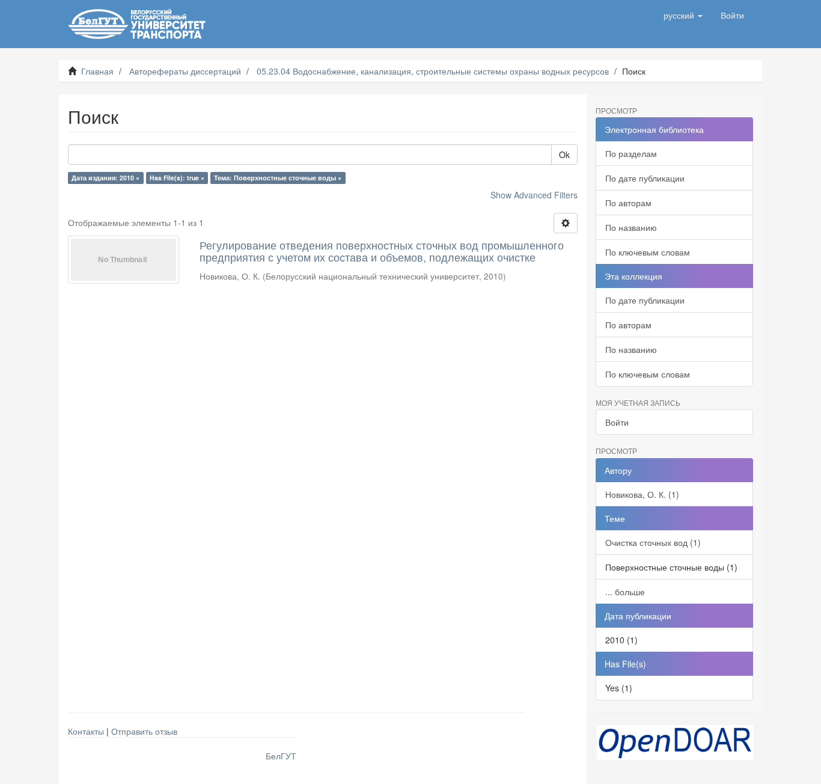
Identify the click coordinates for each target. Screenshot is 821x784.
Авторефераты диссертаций (185, 71)
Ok (564, 155)
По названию (631, 227)
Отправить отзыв (144, 731)
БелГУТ (281, 756)
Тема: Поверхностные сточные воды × (277, 177)
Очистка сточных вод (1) (653, 542)
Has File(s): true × (177, 177)
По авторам (628, 203)
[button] (683, 15)
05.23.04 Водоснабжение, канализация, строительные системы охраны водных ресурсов (433, 71)
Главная (97, 71)
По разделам (631, 153)
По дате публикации (645, 178)
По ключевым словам (647, 252)
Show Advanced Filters (534, 195)
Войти (617, 422)
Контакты (86, 731)
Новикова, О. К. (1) (642, 494)
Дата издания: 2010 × (105, 177)
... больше (625, 592)
